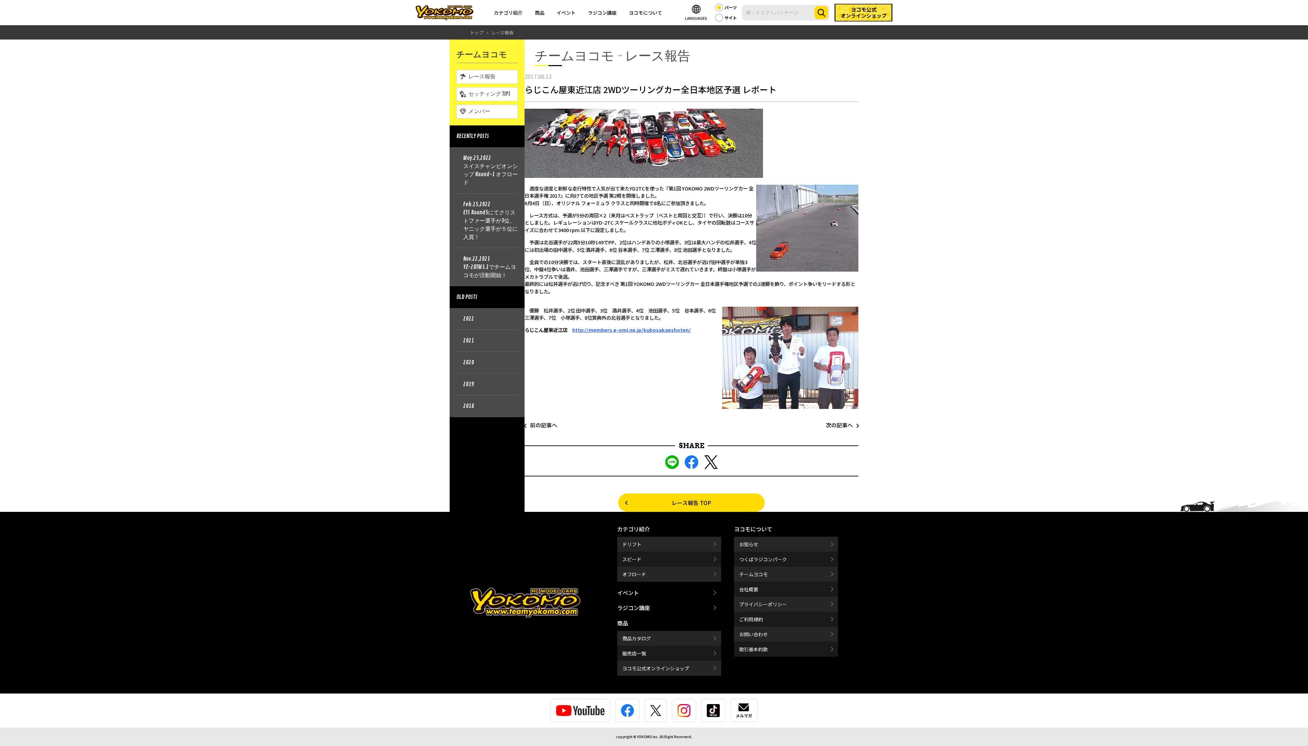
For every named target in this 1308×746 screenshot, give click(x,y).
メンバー (479, 111)
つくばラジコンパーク (763, 559)
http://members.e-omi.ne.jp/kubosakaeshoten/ (631, 329)
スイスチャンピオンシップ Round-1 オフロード (490, 170)
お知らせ (748, 544)
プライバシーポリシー (763, 604)
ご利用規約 (751, 619)
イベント (566, 12)
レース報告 (482, 76)
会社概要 (748, 589)
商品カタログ (636, 638)
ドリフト (631, 544)
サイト (731, 17)
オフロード (634, 574)
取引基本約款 (753, 649)
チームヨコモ (753, 574)
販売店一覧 (634, 653)
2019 (468, 384)
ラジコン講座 (602, 12)
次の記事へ (842, 425)
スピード (631, 559)
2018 (468, 406)
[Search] (821, 12)
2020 (468, 362)
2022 (468, 319)
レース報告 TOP (691, 503)
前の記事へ (541, 425)
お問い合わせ (753, 634)
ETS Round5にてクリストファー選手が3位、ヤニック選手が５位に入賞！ (490, 221)
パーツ (731, 7)
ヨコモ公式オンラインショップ (655, 668)
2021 (468, 340)
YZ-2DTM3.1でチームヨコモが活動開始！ (489, 267)
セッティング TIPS (489, 94)
